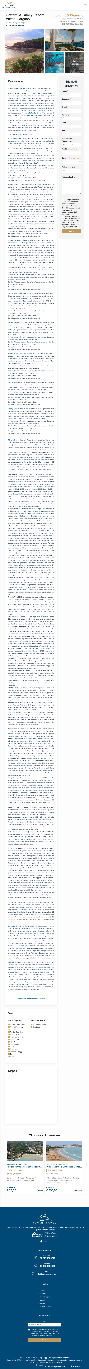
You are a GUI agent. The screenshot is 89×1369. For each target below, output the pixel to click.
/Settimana (77, 1190)
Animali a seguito (69, 167)
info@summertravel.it (46, 1274)
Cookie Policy (36, 1358)
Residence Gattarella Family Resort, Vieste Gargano (25, 1167)
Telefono (66, 115)
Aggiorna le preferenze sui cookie (57, 1358)
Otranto (42, 1303)
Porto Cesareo (45, 1307)
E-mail (65, 107)
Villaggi (21, 25)
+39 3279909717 (47, 1258)
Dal (64, 123)
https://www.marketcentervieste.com (20, 907)
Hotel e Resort (11, 25)
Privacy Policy (24, 1358)
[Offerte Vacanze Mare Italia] (9, 5)
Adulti (69, 149)
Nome (65, 91)
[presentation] (86, 1164)
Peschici (43, 1293)
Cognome (66, 99)
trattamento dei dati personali (41, 1335)
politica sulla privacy (71, 220)
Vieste (9, 23)
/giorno (40, 1190)
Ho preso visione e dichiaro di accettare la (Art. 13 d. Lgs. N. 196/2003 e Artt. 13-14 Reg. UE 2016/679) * (71, 221)
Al (63, 131)
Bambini (71, 158)
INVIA (71, 231)
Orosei (42, 1300)
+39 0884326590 (46, 1266)
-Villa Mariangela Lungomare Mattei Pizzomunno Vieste (64, 1167)
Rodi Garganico (45, 1297)
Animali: (11, 962)
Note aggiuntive (68, 177)
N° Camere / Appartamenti (68, 139)
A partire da (58, 16)
